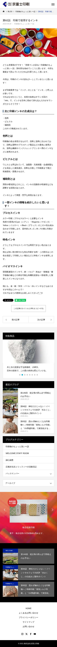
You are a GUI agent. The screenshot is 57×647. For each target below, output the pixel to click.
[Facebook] (30, 634)
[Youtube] (34, 634)
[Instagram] (22, 634)
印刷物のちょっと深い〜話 (24, 24)
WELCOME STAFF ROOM (17, 453)
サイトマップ (28, 622)
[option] (27, 356)
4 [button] (27, 375)
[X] (26, 634)
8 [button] (37, 375)
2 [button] (22, 375)
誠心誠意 (9, 460)
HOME (28, 608)
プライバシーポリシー (28, 617)
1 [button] (20, 375)
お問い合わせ (28, 626)
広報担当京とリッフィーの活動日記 (21, 467)
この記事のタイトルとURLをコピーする (29, 308)
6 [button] (32, 375)
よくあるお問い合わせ (28, 613)
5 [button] (30, 375)
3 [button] (25, 375)
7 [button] (35, 375)
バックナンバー (12, 473)
